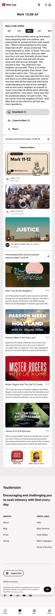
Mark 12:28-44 (19, 211)
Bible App (17, 463)
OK (47, 589)
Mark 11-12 (17, 178)
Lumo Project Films (17, 214)
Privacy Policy (18, 592)
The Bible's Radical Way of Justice (27, 244)
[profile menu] (48, 4)
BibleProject (15, 181)
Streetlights (15, 247)
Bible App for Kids (36, 463)
